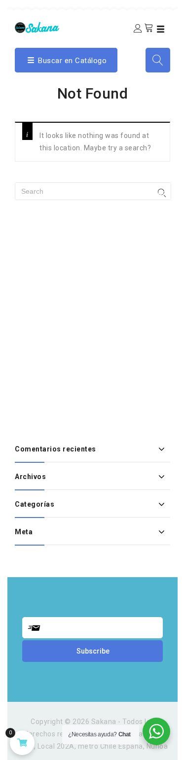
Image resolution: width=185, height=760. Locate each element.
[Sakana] (37, 27)
